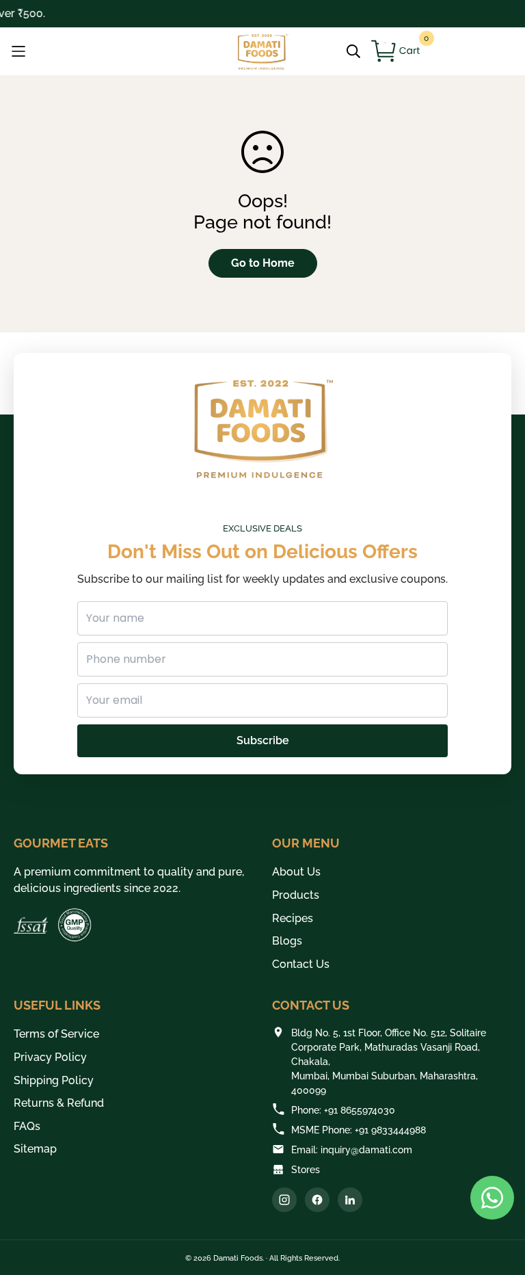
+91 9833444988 (390, 1130)
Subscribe (263, 740)
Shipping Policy (54, 1080)
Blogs (287, 940)
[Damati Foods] (262, 51)
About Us (296, 871)
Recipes (292, 918)
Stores (305, 1169)
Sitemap (35, 1148)
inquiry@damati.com (366, 1149)
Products (295, 895)
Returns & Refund (59, 1102)
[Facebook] (317, 1199)
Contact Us (300, 964)
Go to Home (263, 263)
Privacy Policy (50, 1057)
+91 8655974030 (359, 1110)
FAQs (27, 1126)
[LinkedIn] (350, 1199)
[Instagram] (284, 1199)
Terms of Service (56, 1033)
